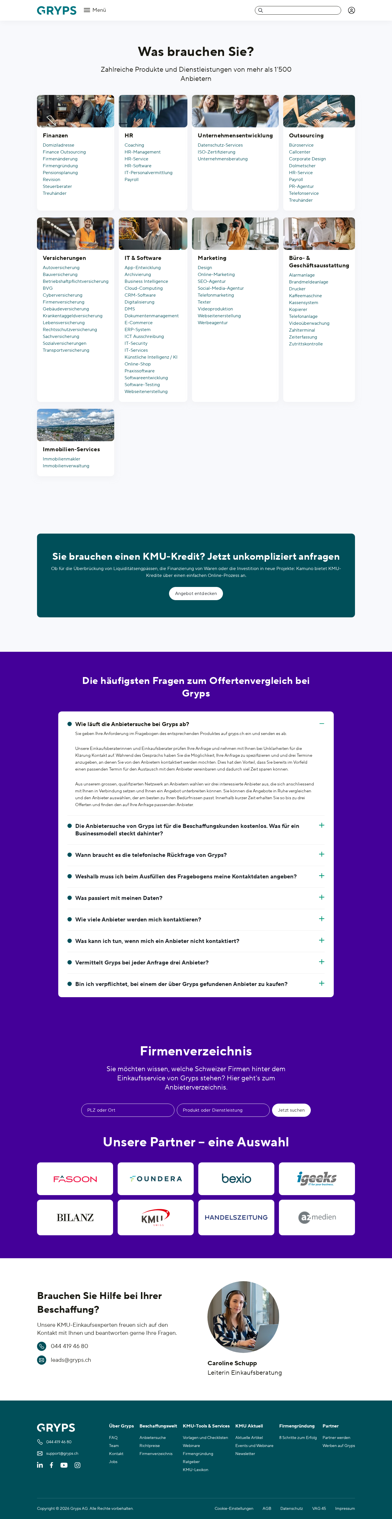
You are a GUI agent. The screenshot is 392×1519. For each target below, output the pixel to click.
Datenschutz (291, 1508)
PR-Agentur (301, 186)
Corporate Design (307, 159)
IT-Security (136, 343)
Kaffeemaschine (305, 296)
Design (205, 268)
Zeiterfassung (303, 337)
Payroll (132, 179)
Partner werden (336, 1437)
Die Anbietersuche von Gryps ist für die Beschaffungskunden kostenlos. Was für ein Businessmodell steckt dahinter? (187, 829)
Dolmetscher (302, 166)
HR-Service (136, 159)
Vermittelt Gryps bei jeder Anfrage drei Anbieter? (142, 962)
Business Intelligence (146, 281)
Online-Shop (138, 364)
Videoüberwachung (309, 323)
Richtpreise (149, 1445)
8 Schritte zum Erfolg (298, 1437)
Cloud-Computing (144, 288)
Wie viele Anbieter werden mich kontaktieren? (138, 919)
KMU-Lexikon (195, 1470)
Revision (51, 179)
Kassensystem (303, 303)
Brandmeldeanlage (308, 282)
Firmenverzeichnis (155, 1453)
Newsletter (245, 1453)
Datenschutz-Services (220, 145)
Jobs (113, 1461)
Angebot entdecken (196, 593)
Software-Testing (142, 385)
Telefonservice (304, 193)
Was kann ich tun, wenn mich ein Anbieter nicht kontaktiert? (157, 941)
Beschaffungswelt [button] (158, 1426)
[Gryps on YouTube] (64, 1465)
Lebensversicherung (64, 323)
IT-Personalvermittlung (148, 173)
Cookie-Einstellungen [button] (234, 1508)
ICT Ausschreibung (144, 336)
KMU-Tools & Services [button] (206, 1426)
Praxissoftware (140, 371)
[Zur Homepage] (56, 10)
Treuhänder (55, 193)
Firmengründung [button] (297, 1426)
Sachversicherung (61, 336)
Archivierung (138, 274)
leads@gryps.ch (71, 1360)
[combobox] (298, 10)
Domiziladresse (58, 145)
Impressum (345, 1508)
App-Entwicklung (143, 268)
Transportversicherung (66, 350)
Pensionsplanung (60, 173)
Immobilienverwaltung (66, 466)
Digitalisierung (139, 302)
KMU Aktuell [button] (249, 1426)
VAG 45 (319, 1508)
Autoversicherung (61, 268)
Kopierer (298, 309)
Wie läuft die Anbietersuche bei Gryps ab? (132, 724)
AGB (267, 1508)
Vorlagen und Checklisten (205, 1437)
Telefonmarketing (216, 295)
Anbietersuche (152, 1437)
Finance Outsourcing (64, 152)
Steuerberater (57, 186)
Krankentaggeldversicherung (72, 316)
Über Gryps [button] (121, 1426)
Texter (204, 302)
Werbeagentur (213, 323)
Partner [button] (331, 1426)
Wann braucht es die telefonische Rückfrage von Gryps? (151, 855)
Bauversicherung (60, 274)
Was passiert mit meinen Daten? (118, 898)
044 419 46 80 (69, 1346)
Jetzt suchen (291, 1110)
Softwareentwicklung (146, 378)
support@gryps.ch (62, 1453)
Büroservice (301, 145)
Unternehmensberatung (223, 159)
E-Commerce (139, 323)
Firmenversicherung (63, 302)
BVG (48, 288)
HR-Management (143, 152)
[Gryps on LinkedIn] (40, 1465)
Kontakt (116, 1453)
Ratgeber (191, 1461)
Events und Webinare (254, 1445)
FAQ (113, 1437)
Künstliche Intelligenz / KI (151, 357)
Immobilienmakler (61, 459)
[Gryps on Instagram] (77, 1465)
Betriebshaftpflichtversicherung (75, 281)
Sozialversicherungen (64, 343)
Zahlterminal (302, 330)
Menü (98, 10)
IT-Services (136, 350)
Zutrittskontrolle (306, 344)
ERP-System (138, 329)
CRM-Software (140, 295)
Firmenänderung (60, 159)
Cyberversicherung (62, 295)
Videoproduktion (215, 309)
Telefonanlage (303, 316)
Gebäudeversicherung (66, 309)
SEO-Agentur (212, 281)
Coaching (134, 145)
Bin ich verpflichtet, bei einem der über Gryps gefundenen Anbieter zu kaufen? (181, 984)
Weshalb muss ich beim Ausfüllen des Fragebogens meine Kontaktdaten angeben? (186, 876)
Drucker (297, 289)
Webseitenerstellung (146, 391)
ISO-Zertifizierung (216, 152)
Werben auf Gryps (339, 1445)
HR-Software (138, 166)
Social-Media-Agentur (221, 288)
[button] (351, 10)
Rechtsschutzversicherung (70, 329)
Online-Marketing (216, 274)
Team (114, 1445)
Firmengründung (60, 166)
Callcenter (300, 152)
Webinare (191, 1445)
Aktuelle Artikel (249, 1437)
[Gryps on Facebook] (51, 1465)
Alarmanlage (302, 275)
